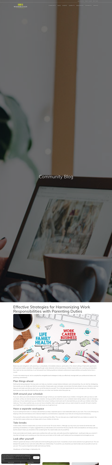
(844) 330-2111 (81, 1)
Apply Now (95, 1)
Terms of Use (11, 462)
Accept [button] (36, 457)
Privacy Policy (30, 462)
